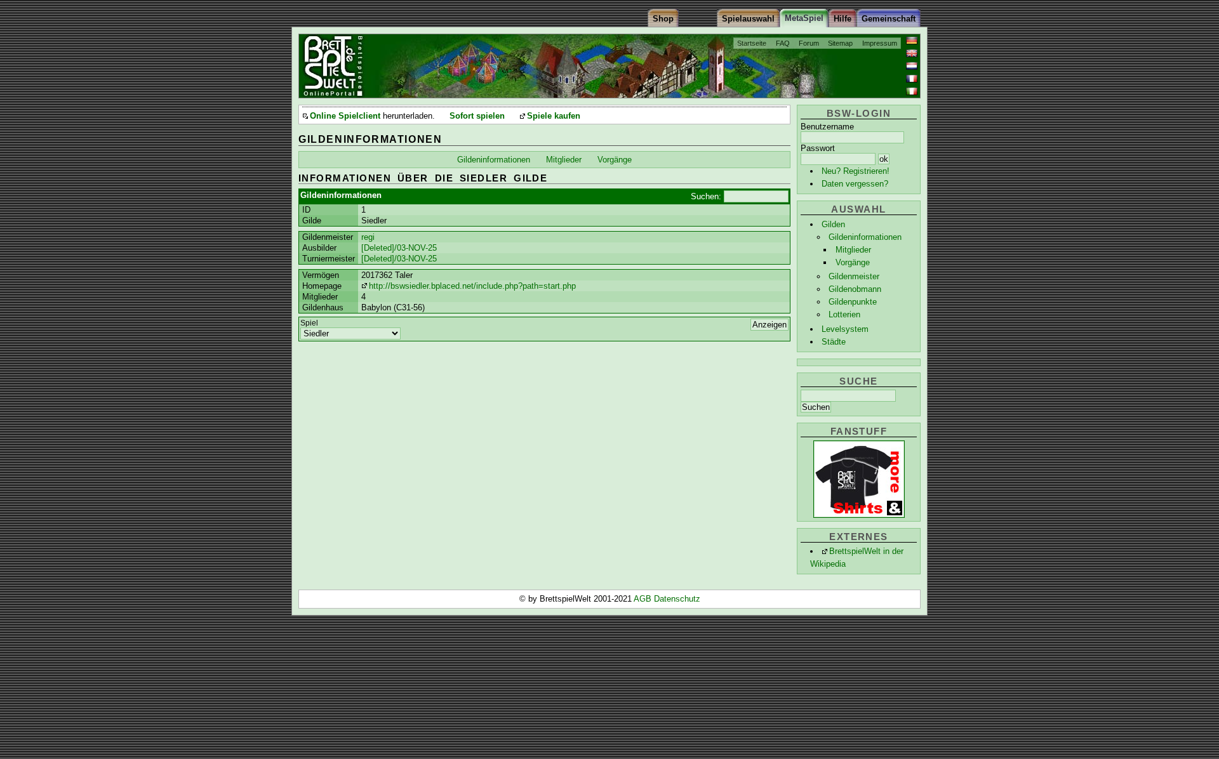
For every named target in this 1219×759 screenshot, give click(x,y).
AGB (644, 599)
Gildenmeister (854, 276)
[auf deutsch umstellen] (911, 40)
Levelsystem (845, 329)
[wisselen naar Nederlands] (911, 66)
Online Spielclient (345, 116)
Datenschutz (677, 599)
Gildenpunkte (853, 302)
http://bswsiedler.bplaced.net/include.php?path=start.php (472, 286)
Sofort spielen (477, 116)
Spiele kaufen (553, 116)
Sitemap (840, 43)
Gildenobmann (855, 289)
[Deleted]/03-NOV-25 (399, 248)
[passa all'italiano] (911, 91)
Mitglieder (853, 249)
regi (368, 237)
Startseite (751, 43)
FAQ (783, 43)
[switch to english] (911, 53)
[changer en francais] (911, 78)
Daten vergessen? (855, 183)
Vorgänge (853, 262)
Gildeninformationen (865, 237)
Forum (809, 43)
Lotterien (844, 314)
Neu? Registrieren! (855, 171)
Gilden (833, 224)
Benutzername (827, 126)
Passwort (818, 148)
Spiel (309, 323)
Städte (834, 341)
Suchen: (706, 196)
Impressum (879, 43)
